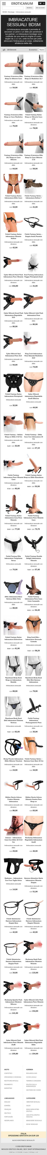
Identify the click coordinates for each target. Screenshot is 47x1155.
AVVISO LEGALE (31, 1077)
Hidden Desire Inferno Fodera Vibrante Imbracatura (13, 799)
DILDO (28, 1105)
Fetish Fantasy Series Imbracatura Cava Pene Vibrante (13, 518)
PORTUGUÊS (8, 1117)
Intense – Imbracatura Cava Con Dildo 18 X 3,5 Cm (13, 840)
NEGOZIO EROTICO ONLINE (11, 1149)
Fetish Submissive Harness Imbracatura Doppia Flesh (13, 961)
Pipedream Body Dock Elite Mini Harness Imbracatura (33, 680)
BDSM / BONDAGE (32, 1124)
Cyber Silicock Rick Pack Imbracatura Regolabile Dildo (33, 1042)
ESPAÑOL (7, 1105)
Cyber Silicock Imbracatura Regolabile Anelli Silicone (33, 396)
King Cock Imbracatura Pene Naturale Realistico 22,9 (33, 356)
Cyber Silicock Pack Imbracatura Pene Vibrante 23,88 (13, 1042)
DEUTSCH (7, 1113)
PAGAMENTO (8, 1084)
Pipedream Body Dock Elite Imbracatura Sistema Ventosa (13, 720)
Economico (33, 50)
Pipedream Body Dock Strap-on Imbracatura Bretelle (13, 680)
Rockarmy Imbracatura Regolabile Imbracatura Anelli (33, 840)
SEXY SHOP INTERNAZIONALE (34, 1149)
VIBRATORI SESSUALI (33, 1102)
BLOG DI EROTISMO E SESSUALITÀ (23, 1140)
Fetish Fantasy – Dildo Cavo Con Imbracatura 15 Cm (33, 437)
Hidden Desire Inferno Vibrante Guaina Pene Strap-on (33, 799)
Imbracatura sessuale (23, 12)
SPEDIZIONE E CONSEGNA (12, 1077)
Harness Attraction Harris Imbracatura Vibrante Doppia (33, 880)
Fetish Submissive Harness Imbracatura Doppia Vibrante (33, 921)
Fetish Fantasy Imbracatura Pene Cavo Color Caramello (33, 599)
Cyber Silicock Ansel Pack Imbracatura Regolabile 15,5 (13, 315)
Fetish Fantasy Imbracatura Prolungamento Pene (33, 720)
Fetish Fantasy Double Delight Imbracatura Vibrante (33, 558)
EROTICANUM (22, 3)
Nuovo (42, 50)
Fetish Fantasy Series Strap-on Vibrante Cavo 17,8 (33, 117)
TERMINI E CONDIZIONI (33, 1081)
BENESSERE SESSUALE (34, 1120)
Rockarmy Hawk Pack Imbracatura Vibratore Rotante (34, 961)
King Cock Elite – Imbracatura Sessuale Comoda (34, 639)
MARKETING (8, 1088)
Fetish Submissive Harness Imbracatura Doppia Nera (13, 921)
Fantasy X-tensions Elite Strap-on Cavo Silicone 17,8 (33, 157)
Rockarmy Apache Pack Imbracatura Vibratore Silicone (13, 1002)
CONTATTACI (8, 1073)
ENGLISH (7, 1102)
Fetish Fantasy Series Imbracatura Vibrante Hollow (13, 236)
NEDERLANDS (9, 1120)
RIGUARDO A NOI (31, 1073)
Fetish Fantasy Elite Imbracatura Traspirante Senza (13, 558)
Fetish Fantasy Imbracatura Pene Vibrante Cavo (13, 477)
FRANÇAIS (7, 1109)
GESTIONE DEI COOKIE (33, 1090)
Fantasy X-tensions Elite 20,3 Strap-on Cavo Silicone (13, 157)
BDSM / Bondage (8, 12)
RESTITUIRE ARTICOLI (11, 1081)
